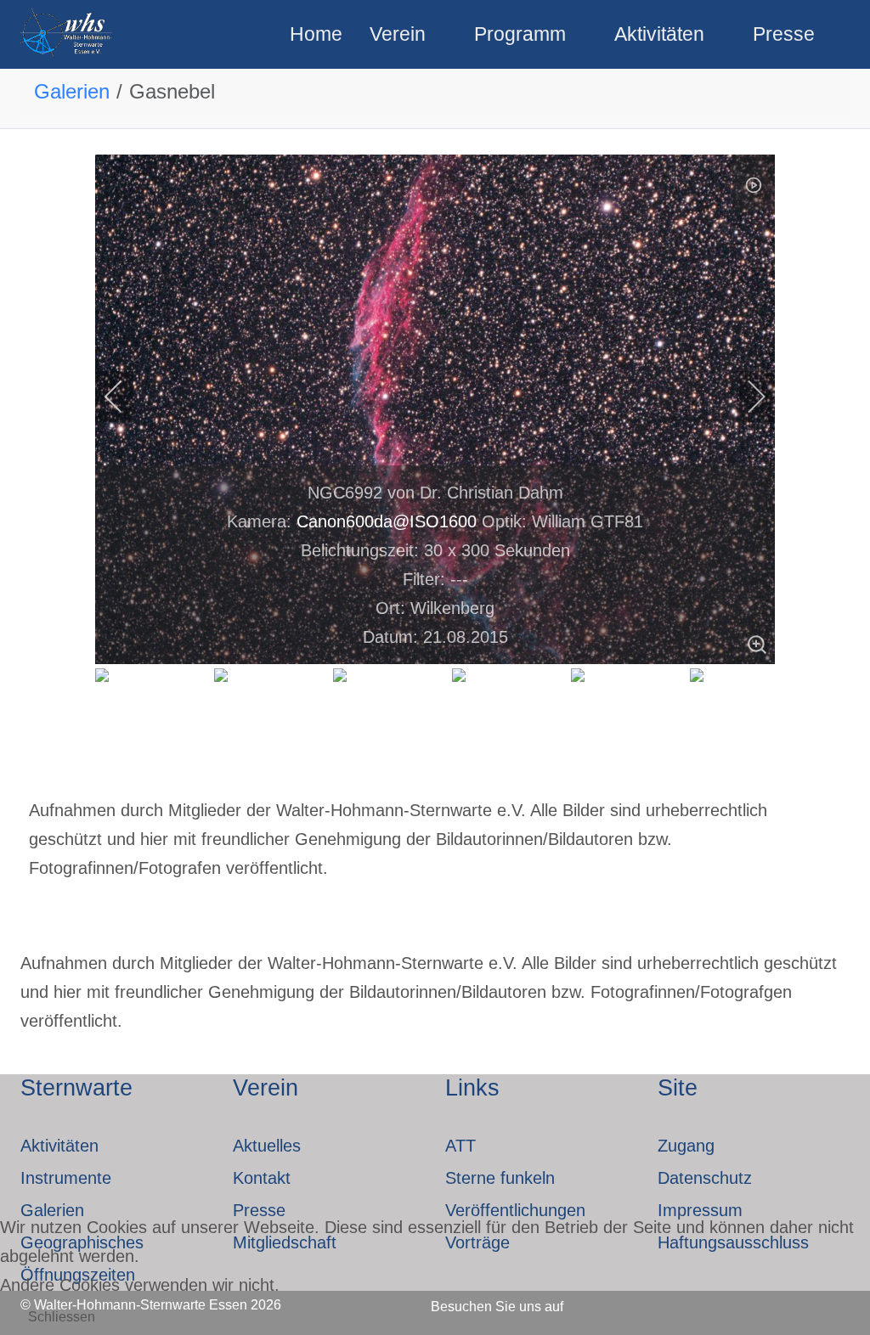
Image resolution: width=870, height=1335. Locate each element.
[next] (745, 396)
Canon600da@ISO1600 (387, 521)
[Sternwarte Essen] (67, 34)
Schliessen (61, 1317)
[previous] (125, 396)
